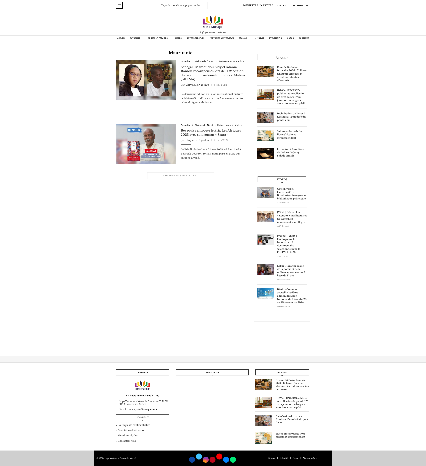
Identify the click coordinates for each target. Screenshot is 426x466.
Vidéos (290, 38)
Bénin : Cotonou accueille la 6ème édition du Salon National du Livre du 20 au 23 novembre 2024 (292, 296)
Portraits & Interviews (222, 38)
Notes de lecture (196, 38)
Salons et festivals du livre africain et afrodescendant (289, 134)
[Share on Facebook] (210, 108)
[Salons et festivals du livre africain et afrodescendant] (265, 135)
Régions (243, 38)
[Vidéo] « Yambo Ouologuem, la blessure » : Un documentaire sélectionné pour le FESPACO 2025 (288, 244)
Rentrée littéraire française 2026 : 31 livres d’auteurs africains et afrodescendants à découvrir (292, 74)
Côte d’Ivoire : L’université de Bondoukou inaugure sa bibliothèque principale (291, 193)
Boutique (304, 38)
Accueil (121, 38)
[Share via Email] (218, 108)
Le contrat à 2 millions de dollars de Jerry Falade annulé (290, 152)
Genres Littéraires (158, 38)
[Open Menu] (119, 5)
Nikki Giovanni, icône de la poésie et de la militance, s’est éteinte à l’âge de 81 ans (291, 270)
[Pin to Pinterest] (215, 108)
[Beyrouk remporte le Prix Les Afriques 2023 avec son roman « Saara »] (146, 144)
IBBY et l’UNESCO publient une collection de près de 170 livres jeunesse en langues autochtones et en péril (291, 97)
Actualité (135, 38)
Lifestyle (259, 38)
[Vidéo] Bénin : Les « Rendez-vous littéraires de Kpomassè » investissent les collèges (292, 217)
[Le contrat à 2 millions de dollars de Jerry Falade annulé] (265, 153)
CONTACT (281, 5)
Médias (271, 458)
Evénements (275, 38)
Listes (178, 38)
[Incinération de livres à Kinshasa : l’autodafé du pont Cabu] (265, 117)
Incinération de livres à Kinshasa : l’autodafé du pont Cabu (291, 117)
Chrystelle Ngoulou (197, 84)
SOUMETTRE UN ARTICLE (258, 5)
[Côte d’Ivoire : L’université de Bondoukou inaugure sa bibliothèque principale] (265, 192)
